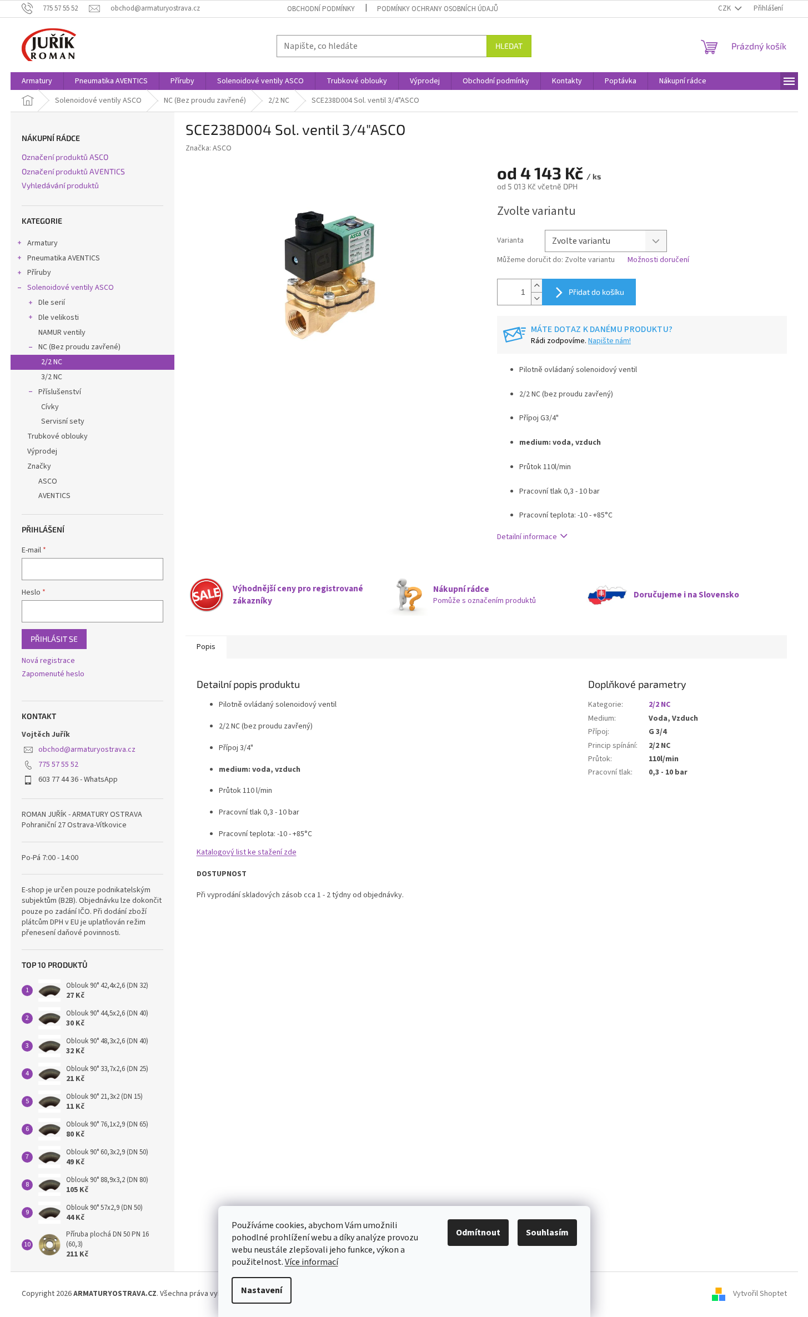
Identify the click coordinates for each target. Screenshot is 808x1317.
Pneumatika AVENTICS (63, 258)
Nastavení (261, 1290)
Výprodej (42, 451)
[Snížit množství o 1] (536, 298)
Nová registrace (48, 661)
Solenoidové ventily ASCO (70, 287)
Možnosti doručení (658, 260)
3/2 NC (51, 377)
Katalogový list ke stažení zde (247, 852)
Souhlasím (547, 1232)
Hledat (509, 46)
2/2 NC (51, 362)
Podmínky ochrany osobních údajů (437, 9)
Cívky (50, 407)
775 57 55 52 (58, 764)
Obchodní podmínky (321, 9)
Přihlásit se (54, 639)
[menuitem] (37, 81)
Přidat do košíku (596, 291)
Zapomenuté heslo (53, 674)
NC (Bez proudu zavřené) (79, 347)
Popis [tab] (206, 646)
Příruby (39, 272)
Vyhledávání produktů (60, 185)
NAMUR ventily (62, 332)
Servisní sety (62, 421)
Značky (39, 466)
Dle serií (51, 302)
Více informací (311, 1262)
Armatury (42, 243)
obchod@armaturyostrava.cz (86, 749)
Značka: (208, 148)
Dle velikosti (58, 317)
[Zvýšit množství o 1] (536, 285)
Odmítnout (478, 1232)
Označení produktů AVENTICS (73, 171)
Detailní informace (527, 536)
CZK (725, 8)
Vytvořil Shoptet (760, 1293)
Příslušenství (59, 392)
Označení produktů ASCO (65, 157)
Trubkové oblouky (57, 436)
